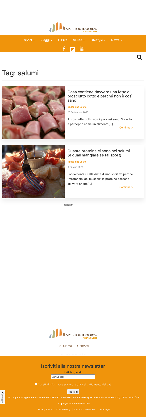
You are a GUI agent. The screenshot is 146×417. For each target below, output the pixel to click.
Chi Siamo (64, 346)
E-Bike (62, 40)
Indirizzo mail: (73, 372)
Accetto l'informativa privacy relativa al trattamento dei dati (74, 384)
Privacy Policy (45, 409)
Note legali (104, 409)
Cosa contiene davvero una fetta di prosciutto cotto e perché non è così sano (100, 96)
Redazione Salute (76, 106)
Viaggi (45, 40)
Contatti (83, 346)
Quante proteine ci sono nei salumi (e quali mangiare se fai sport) (98, 153)
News (115, 40)
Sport (28, 40)
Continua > (126, 127)
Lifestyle (97, 40)
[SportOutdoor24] (73, 27)
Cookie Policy (63, 409)
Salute (78, 40)
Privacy (2, 398)
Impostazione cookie (73, 354)
